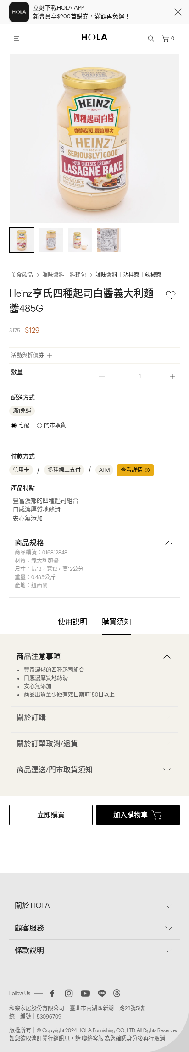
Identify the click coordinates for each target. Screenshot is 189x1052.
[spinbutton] (137, 376)
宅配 (23, 425)
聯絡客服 (93, 1038)
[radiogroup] (38, 426)
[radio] (20, 426)
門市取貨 (55, 425)
